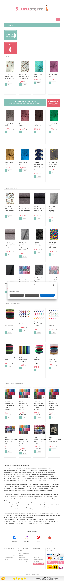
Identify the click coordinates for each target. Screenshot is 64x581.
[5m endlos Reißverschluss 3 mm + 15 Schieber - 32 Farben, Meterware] (24, 393)
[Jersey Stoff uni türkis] (24, 154)
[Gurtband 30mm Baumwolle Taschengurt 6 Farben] (39, 349)
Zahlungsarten (22, 557)
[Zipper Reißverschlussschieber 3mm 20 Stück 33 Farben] (10, 429)
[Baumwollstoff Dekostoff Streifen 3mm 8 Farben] (54, 270)
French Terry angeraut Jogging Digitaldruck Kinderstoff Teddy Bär (38, 166)
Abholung (21, 555)
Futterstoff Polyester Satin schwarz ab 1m (38, 244)
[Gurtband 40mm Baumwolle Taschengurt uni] (10, 314)
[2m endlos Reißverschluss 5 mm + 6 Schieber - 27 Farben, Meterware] (10, 393)
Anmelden (22, 2)
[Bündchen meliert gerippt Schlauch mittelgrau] (39, 270)
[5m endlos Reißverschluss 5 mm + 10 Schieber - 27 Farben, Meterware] (39, 393)
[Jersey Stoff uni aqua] (39, 66)
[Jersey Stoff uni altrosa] (24, 115)
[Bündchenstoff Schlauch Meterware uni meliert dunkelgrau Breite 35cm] (24, 234)
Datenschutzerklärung (23, 559)
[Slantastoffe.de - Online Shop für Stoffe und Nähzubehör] (32, 6)
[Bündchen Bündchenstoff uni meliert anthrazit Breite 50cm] (39, 198)
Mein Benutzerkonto (8, 2)
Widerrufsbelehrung (23, 561)
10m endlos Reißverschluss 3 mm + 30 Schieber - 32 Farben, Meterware (24, 441)
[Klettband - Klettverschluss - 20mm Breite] (24, 349)
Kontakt (6, 559)
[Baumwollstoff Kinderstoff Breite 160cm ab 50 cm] (10, 66)
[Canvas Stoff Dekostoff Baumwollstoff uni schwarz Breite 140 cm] (10, 270)
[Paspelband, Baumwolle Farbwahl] (54, 314)
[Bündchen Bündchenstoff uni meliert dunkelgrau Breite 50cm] (24, 198)
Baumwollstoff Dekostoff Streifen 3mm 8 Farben (53, 279)
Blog (6, 553)
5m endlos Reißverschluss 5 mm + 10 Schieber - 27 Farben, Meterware (39, 405)
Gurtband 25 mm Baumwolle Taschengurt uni (53, 359)
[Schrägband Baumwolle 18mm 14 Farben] (39, 314)
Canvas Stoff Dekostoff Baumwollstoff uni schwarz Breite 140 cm (10, 281)
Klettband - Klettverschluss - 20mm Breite (23, 359)
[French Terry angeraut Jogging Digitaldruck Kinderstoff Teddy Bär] (39, 154)
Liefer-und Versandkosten (24, 553)
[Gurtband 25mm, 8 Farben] (10, 349)
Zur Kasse (16, 2)
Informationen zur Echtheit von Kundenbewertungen (11, 556)
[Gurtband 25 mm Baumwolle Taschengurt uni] (54, 349)
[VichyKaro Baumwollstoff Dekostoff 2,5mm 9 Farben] (24, 270)
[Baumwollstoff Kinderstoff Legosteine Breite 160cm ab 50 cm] (54, 234)
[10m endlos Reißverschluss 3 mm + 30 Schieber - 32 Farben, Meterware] (24, 429)
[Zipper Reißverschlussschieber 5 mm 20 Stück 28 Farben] (39, 429)
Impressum (21, 564)
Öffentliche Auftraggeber (38, 559)
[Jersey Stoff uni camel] (10, 154)
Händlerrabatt (36, 561)
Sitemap (6, 551)
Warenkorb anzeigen (38, 553)
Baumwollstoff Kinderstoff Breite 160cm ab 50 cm (9, 76)
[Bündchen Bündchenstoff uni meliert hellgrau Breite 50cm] (10, 234)
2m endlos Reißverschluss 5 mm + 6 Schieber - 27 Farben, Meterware (10, 405)
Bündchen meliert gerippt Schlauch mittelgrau (39, 279)
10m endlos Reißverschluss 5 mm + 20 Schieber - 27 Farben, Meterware (54, 405)
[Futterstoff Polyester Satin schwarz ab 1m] (39, 234)
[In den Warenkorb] (6, 84)
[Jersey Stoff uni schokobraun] (39, 115)
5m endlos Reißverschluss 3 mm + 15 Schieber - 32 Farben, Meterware (24, 405)
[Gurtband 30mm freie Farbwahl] (24, 314)
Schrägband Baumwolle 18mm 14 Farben (39, 323)
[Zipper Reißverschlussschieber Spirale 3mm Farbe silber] (54, 429)
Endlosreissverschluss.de (10, 561)
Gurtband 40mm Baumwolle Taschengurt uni (9, 323)
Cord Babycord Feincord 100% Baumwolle (53, 164)
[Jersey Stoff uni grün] (54, 115)
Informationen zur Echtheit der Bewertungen (48, 579)
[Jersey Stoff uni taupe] (10, 115)
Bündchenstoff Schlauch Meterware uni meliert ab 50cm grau (53, 210)
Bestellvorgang (36, 557)
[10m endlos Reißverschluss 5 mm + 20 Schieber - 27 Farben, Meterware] (54, 393)
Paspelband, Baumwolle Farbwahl (52, 323)
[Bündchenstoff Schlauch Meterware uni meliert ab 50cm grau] (54, 198)
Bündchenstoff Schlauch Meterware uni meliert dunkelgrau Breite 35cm (24, 245)
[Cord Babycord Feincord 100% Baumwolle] (54, 154)
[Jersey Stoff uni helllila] (54, 66)
